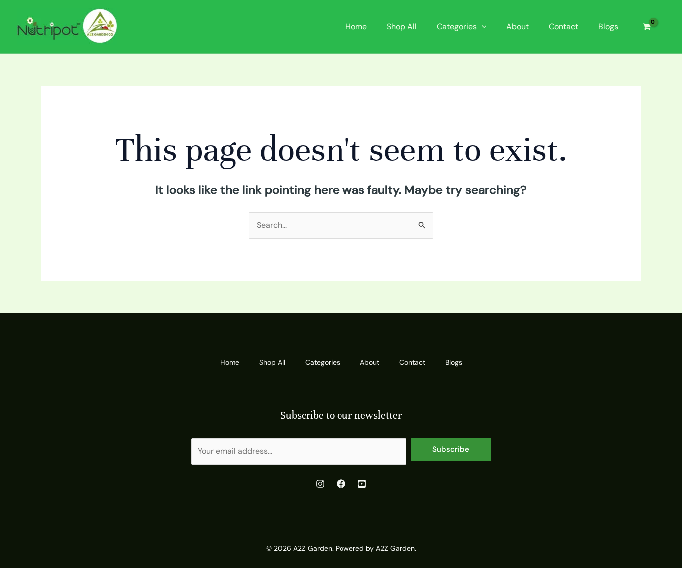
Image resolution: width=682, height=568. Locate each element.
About (517, 26)
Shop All (402, 26)
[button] (482, 27)
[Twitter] (361, 483)
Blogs (608, 26)
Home (356, 26)
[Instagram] (320, 483)
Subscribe (450, 449)
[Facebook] (341, 483)
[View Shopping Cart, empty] (646, 26)
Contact (563, 26)
